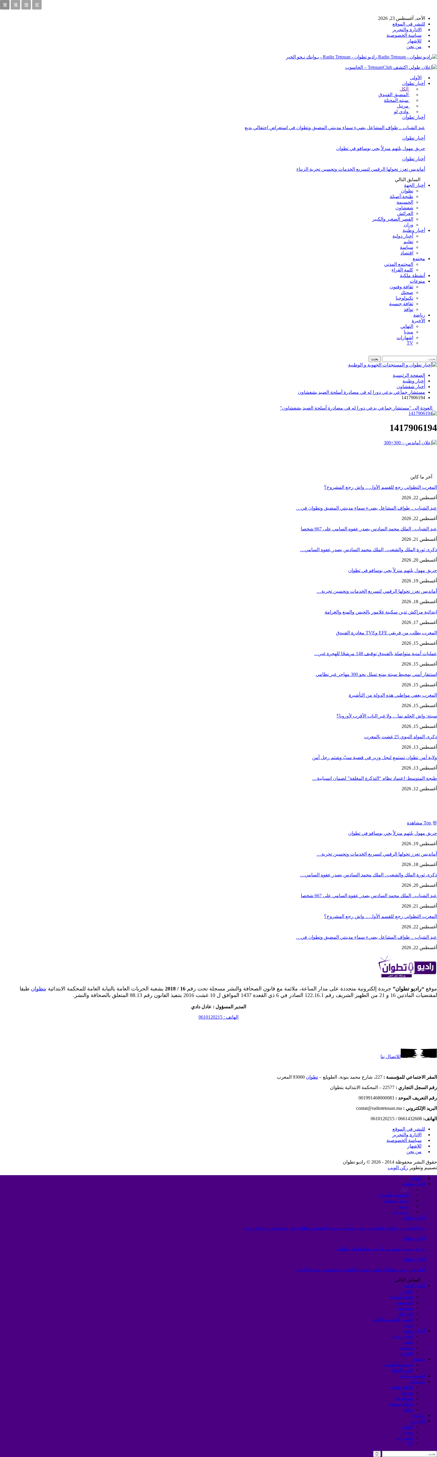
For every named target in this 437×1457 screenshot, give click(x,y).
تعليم (408, 241)
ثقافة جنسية (401, 303)
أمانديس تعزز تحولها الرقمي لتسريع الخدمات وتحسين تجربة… (377, 591)
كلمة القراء (402, 269)
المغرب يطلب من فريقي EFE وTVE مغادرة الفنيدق (386, 632)
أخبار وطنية (414, 230)
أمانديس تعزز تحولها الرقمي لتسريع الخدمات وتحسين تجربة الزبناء (360, 169)
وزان (408, 224)
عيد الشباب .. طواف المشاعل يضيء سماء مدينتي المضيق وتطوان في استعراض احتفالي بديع (335, 127)
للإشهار (414, 40)
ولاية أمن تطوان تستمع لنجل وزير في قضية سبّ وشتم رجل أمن (374, 757)
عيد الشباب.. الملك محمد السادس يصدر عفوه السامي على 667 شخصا (369, 528)
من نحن (414, 46)
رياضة (419, 314)
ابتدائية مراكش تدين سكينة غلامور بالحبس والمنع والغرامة (381, 611)
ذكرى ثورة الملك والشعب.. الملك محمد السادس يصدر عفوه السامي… (368, 549)
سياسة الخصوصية (404, 35)
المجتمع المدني (398, 264)
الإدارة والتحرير (407, 29)
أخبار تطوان (413, 83)
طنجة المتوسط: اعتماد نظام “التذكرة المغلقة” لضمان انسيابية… (374, 778)
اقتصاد (406, 252)
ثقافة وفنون (401, 286)
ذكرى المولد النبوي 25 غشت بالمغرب (400, 736)
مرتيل (403, 105)
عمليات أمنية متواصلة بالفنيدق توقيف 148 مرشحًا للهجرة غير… (375, 653)
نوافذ (408, 309)
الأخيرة (418, 320)
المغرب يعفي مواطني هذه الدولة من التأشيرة (393, 695)
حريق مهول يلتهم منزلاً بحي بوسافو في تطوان (380, 148)
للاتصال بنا (391, 1056)
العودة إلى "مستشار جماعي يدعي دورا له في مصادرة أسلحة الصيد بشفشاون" (356, 407)
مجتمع (419, 258)
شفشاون (404, 207)
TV (410, 342)
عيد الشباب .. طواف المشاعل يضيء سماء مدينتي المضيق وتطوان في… (366, 508)
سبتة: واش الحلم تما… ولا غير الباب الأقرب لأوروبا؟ (387, 715)
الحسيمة (405, 202)
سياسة (406, 247)
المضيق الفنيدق (394, 94)
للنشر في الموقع (408, 23)
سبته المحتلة (397, 100)
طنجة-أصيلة (401, 196)
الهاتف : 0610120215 (218, 1017)
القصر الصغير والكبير (392, 219)
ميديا (408, 331)
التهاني (406, 326)
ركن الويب (398, 1167)
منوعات (417, 281)
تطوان (407, 190)
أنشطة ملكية (412, 275)
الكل (405, 88)
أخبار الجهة (414, 185)
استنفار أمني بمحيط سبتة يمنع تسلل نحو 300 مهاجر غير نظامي (376, 674)
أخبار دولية (402, 235)
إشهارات (405, 337)
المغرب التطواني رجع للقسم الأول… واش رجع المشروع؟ (380, 487)
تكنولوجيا (404, 298)
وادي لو (402, 111)
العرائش (405, 213)
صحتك (407, 292)
